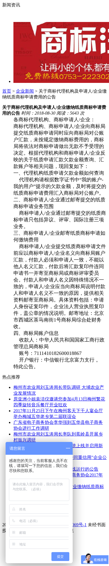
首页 (6, 91)
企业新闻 (25, 91)
